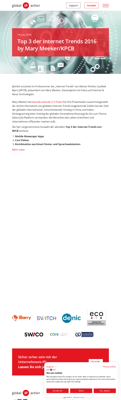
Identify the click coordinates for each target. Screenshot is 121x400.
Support (73, 5)
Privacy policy (109, 366)
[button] (51, 367)
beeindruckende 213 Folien (47, 102)
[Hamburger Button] (106, 5)
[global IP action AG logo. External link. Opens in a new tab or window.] (51, 369)
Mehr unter (18, 149)
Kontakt (91, 5)
